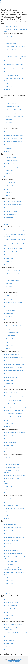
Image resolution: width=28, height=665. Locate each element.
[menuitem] (1, 3)
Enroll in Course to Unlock (14, 661)
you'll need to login (19, 659)
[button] (1, 1)
